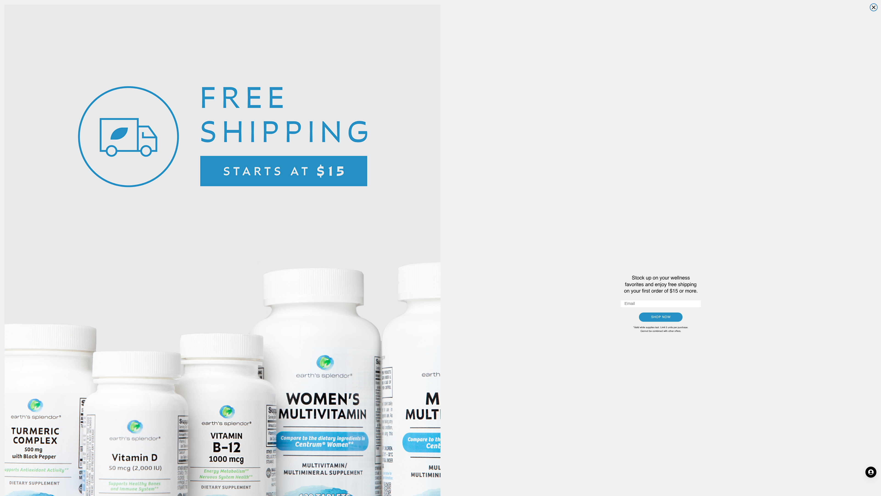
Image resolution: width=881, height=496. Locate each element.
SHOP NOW (661, 317)
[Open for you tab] (870, 472)
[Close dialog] (873, 7)
